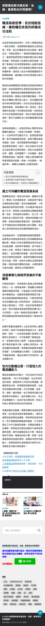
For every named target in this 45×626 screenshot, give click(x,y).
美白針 (26, 597)
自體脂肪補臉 (25, 600)
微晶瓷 (18, 585)
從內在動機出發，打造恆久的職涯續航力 (22, 183)
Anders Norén (16, 622)
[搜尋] (39, 530)
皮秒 (30, 593)
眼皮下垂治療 (8, 597)
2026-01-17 (15, 37)
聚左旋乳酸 (35, 597)
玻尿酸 (6, 593)
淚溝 (35, 589)
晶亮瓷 (26, 585)
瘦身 (19, 593)
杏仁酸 (33, 585)
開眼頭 (35, 600)
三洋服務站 (7, 463)
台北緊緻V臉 (8, 585)
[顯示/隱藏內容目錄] (36, 173)
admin (8, 479)
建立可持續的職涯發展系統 (17, 176)
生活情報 (5, 19)
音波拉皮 (23, 604)
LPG (5, 581)
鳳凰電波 (38, 604)
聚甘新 (6, 600)
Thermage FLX (16, 581)
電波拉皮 (13, 604)
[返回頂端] (40, 612)
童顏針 (18, 597)
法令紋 (20, 589)
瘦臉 (13, 593)
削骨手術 (28, 581)
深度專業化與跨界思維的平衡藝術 (20, 180)
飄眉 (30, 604)
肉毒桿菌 (15, 600)
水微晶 (12, 589)
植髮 (5, 589)
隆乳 (5, 604)
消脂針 (28, 589)
